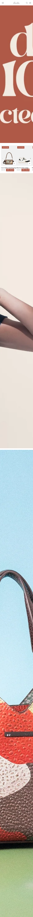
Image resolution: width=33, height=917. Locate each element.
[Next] (30, 158)
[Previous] (2, 158)
